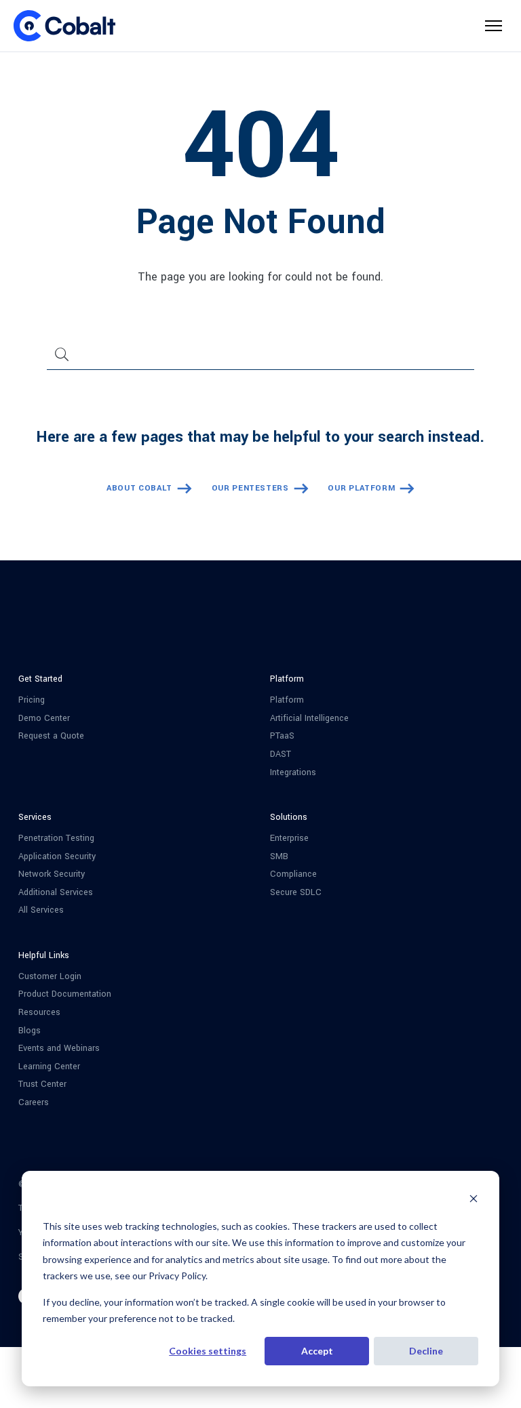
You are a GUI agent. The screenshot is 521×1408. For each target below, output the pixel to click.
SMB (279, 857)
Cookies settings (207, 1351)
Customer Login (49, 976)
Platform (287, 700)
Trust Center (42, 1084)
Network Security (51, 874)
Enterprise (289, 838)
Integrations (293, 773)
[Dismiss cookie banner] (473, 1200)
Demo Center (44, 718)
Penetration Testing (56, 838)
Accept (317, 1351)
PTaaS (282, 736)
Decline (426, 1351)
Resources (39, 1012)
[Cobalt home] (64, 25)
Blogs (29, 1031)
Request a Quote (51, 736)
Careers (33, 1103)
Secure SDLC (296, 892)
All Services (41, 910)
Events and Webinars (59, 1048)
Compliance (293, 874)
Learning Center (49, 1067)
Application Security (57, 857)
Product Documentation (64, 994)
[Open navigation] (493, 26)
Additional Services (55, 892)
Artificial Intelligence (309, 718)
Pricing (31, 700)
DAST (280, 754)
